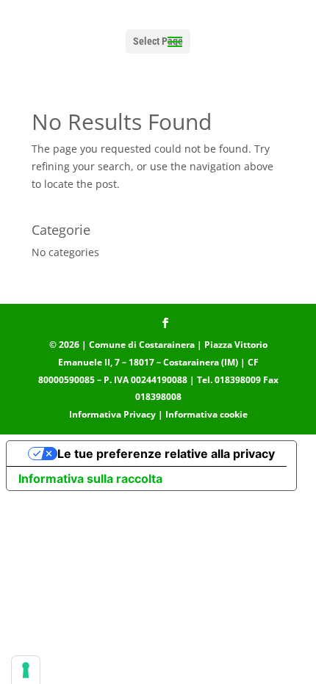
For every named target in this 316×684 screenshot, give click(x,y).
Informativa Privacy (112, 414)
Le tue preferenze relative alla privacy (166, 453)
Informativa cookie (206, 414)
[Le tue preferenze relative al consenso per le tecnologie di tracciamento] (26, 670)
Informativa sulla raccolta (90, 478)
